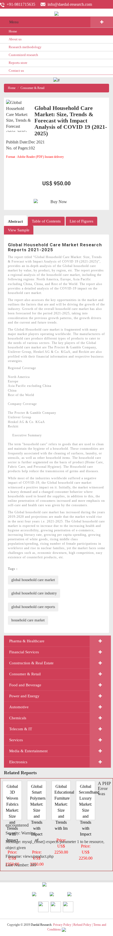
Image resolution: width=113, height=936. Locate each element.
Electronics (18, 762)
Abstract (15, 221)
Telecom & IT (20, 729)
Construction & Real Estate (31, 663)
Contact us (16, 71)
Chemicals (17, 718)
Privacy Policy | (63, 925)
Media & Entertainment (28, 751)
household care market (28, 620)
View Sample (18, 230)
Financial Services (24, 652)
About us (15, 39)
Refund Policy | (83, 925)
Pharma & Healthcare (26, 641)
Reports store (18, 63)
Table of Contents (46, 221)
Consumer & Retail (32, 88)
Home (13, 31)
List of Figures (81, 221)
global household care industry (34, 593)
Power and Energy (24, 696)
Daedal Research (41, 925)
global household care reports (33, 607)
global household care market (33, 580)
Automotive (19, 707)
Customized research (23, 55)
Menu (14, 22)
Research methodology (25, 47)
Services (16, 740)
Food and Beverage (25, 685)
